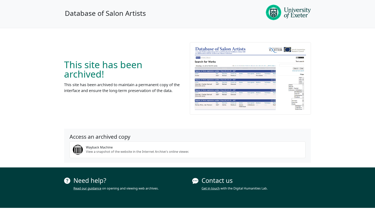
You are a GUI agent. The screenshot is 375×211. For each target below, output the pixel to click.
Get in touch (211, 188)
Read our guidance (87, 188)
